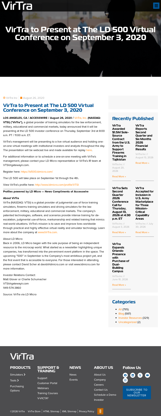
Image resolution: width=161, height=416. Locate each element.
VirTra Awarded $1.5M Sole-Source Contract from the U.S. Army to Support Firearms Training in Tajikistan (121, 142)
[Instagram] (125, 380)
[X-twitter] (140, 375)
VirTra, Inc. (81, 118)
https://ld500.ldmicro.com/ (37, 172)
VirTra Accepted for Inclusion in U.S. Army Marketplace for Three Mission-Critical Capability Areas (145, 203)
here (89, 150)
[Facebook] (125, 375)
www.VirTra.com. (48, 232)
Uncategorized (128, 322)
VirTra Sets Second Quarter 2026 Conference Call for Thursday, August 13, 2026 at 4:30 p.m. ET (121, 203)
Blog (121, 313)
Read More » (119, 176)
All (120, 309)
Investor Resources (130, 318)
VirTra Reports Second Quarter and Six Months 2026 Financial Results (144, 137)
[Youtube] (147, 375)
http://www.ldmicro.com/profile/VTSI (57, 185)
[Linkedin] (132, 375)
